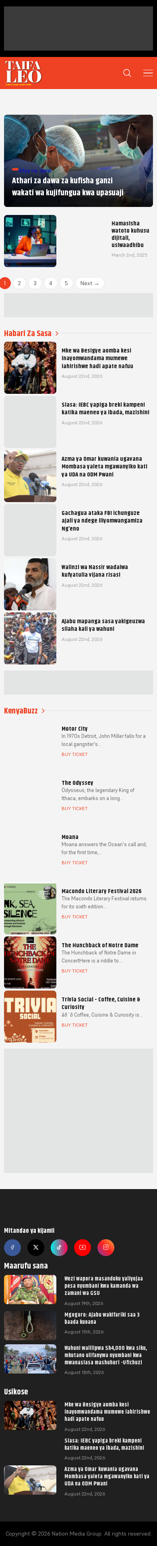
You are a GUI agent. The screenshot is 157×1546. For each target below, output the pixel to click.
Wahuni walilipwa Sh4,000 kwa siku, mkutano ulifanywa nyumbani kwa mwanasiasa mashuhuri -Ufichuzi (105, 1355)
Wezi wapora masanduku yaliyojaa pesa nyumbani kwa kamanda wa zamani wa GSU (103, 1285)
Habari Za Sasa (28, 333)
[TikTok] (59, 1248)
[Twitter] (36, 1247)
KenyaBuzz (21, 710)
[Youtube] (82, 1248)
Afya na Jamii (35, 170)
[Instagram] (106, 1247)
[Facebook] (12, 1247)
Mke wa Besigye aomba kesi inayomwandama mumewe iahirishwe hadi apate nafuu (107, 1411)
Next (90, 283)
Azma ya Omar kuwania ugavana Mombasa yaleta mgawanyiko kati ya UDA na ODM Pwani (106, 1476)
